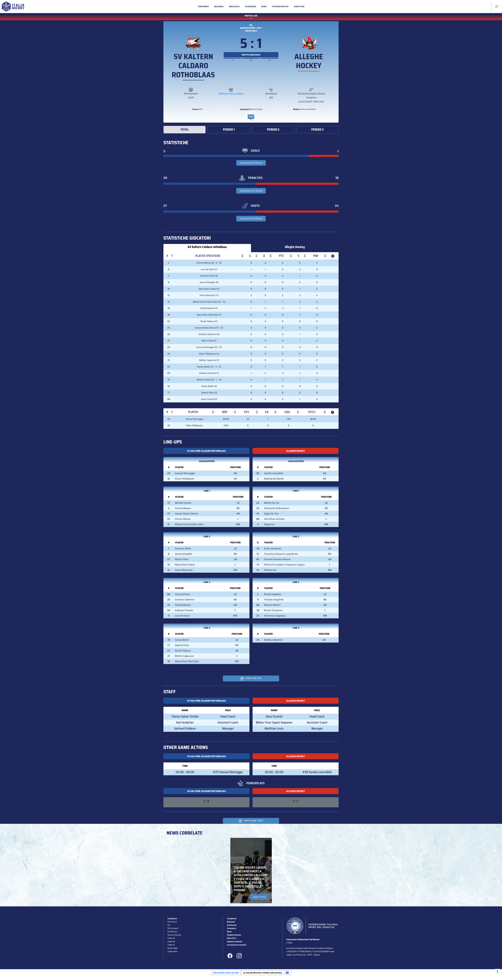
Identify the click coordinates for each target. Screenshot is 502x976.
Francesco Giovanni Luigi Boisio (281, 554)
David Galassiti (183, 605)
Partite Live (251, 15)
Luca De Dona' (182, 616)
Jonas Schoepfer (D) (209, 282)
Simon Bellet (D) (209, 386)
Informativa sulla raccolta (226, 972)
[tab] (184, 129)
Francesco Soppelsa (274, 616)
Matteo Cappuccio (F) (209, 360)
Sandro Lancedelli (273, 473)
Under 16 (171, 941)
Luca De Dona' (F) (209, 269)
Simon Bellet (182, 640)
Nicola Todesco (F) (209, 321)
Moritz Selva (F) (209, 340)
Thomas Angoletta (274, 599)
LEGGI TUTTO (259, 897)
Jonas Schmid (182, 594)
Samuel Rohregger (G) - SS (209, 347)
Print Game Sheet (253, 820)
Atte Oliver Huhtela (274, 519)
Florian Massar (183, 508)
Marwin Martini (272, 605)
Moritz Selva (181, 559)
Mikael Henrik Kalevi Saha (189, 524)
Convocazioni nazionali (236, 944)
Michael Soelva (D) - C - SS (209, 379)
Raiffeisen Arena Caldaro (231, 94)
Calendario (250, 6)
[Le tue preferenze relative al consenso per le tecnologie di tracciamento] (497, 971)
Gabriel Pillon (182, 645)
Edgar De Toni (271, 513)
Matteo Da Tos (271, 503)
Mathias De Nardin (274, 478)
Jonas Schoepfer (183, 554)
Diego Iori (269, 524)
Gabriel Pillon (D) (209, 392)
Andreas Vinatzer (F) (209, 373)
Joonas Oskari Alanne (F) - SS (209, 328)
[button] (167, 256)
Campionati (203, 6)
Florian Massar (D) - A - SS (209, 263)
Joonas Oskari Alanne (186, 513)
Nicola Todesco (183, 650)
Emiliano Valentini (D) (209, 334)
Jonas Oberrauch (184, 570)
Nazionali (219, 6)
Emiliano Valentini (185, 599)
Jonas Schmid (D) (209, 399)
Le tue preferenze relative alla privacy (262, 972)
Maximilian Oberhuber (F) (209, 315)
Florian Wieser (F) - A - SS (209, 367)
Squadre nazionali (234, 941)
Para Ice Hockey (174, 934)
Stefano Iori (270, 570)
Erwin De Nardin (272, 548)
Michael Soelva (183, 503)
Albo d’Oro (299, 6)
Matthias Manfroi (273, 640)
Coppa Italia (172, 951)
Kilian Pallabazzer (194, 425)
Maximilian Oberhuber (187, 661)
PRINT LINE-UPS (253, 678)
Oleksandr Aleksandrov (276, 508)
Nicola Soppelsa (272, 594)
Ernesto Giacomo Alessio (277, 559)
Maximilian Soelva (185, 564)
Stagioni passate (280, 6)
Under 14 (171, 944)
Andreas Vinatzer (184, 610)
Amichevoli (234, 6)
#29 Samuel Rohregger (228, 772)
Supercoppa (172, 948)
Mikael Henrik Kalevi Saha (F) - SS (209, 302)
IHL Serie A (172, 921)
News (264, 6)
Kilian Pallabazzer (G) (209, 354)
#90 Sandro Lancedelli (317, 772)
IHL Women (172, 931)
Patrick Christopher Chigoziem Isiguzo (284, 564)
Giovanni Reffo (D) (209, 276)
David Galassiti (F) (209, 308)
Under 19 (171, 938)
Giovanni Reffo (183, 548)
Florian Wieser (183, 519)
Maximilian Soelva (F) (209, 289)
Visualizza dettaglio (251, 163)
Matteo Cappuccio (184, 656)
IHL (251, 25)
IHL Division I (172, 928)
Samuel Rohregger (194, 419)
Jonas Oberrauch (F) (209, 295)
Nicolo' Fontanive (273, 610)
